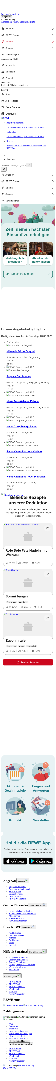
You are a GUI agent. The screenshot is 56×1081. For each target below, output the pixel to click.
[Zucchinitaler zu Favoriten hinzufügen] (47, 618)
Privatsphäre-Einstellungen (20, 1033)
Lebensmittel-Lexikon (18, 960)
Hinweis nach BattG (17, 1036)
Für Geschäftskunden (18, 921)
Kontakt (12, 945)
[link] (31, 125)
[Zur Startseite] (10, 5)
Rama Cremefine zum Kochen (24, 451)
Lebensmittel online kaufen (20, 911)
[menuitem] (28, 28)
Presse (11, 942)
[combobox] (13, 165)
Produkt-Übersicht (16, 918)
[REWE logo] (5, 118)
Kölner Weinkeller (16, 994)
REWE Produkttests (17, 899)
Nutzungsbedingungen (18, 1031)
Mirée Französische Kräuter (23, 401)
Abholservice (14, 916)
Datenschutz (14, 1026)
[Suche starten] (29, 165)
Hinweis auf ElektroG (18, 1038)
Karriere (12, 938)
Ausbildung (14, 940)
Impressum (13, 1029)
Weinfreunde (14, 989)
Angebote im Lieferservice (20, 889)
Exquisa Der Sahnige (19, 376)
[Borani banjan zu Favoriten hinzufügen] (47, 574)
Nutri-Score (14, 969)
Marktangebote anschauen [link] (15, 259)
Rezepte (26, 144)
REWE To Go (15, 984)
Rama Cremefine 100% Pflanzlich (26, 476)
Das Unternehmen (16, 935)
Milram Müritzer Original (21, 351)
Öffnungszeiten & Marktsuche (22, 964)
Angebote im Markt (17, 886)
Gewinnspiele (15, 896)
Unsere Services (16, 894)
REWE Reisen (15, 982)
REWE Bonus (15, 891)
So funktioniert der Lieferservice (22, 913)
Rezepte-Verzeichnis (17, 962)
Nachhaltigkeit (15, 933)
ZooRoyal (13, 991)
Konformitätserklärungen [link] (19, 1041)
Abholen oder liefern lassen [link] (41, 259)
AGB (11, 1024)
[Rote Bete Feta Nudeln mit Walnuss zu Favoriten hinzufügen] (47, 528)
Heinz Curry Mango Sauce (22, 426)
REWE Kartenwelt (17, 986)
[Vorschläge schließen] (4, 169)
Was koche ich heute (17, 967)
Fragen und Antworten (18, 957)
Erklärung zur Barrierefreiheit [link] (21, 1044)
